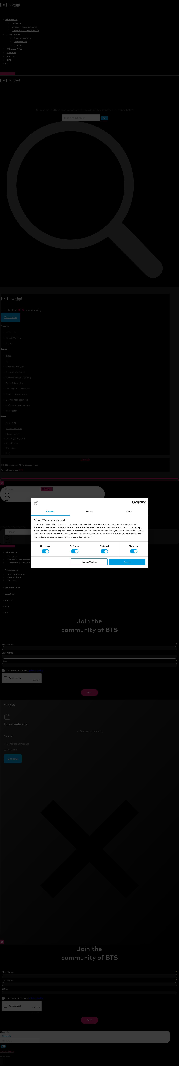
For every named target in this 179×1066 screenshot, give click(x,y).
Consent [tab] (50, 511)
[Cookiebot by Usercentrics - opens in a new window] (134, 503)
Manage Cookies (89, 562)
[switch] (74, 551)
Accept (127, 562)
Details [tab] (89, 511)
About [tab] (129, 511)
